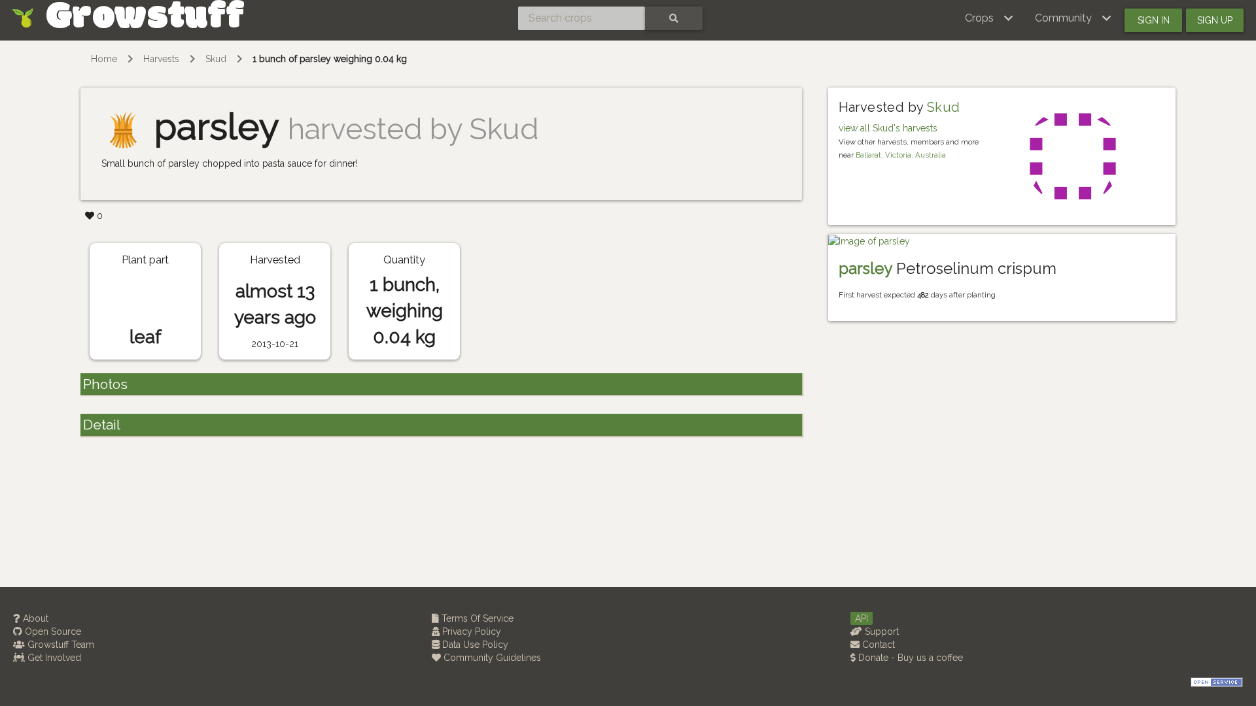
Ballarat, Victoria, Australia (901, 155)
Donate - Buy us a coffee (909, 657)
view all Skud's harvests (888, 128)
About (34, 618)
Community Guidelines (491, 657)
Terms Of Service (476, 618)
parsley (865, 268)
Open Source (51, 631)
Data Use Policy (474, 644)
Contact (877, 644)
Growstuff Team (59, 644)
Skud (215, 59)
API (861, 618)
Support (880, 631)
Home (104, 59)
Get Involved (53, 657)
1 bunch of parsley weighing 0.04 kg (330, 59)
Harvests (161, 59)
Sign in (1154, 20)
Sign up (1214, 20)
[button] (989, 18)
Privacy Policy (470, 631)
